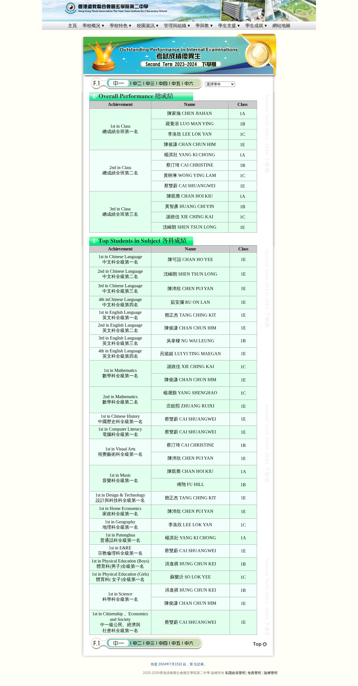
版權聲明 (270, 673)
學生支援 (227, 25)
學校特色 (119, 25)
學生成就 (254, 25)
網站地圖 (281, 25)
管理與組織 (175, 25)
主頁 (72, 25)
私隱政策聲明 (235, 673)
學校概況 (91, 25)
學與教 (202, 25)
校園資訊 (146, 25)
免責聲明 (254, 673)
